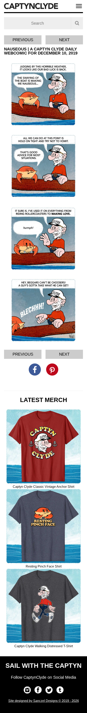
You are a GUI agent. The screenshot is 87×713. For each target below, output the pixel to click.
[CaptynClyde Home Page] (31, 6)
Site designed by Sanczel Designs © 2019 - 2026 (43, 701)
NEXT (64, 40)
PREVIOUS (23, 40)
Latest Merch (43, 400)
